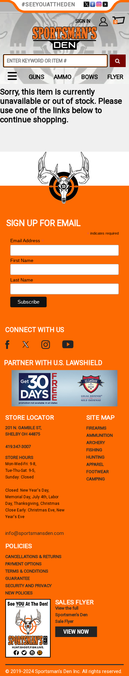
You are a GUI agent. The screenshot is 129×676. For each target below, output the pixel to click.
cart (115, 22)
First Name (21, 260)
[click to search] (118, 61)
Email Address (27, 241)
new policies (19, 592)
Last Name (21, 279)
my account (103, 21)
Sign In (82, 21)
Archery (95, 442)
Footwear (97, 471)
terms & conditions (26, 571)
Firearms (96, 428)
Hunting (95, 457)
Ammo (62, 76)
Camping (95, 478)
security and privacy (28, 585)
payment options (23, 563)
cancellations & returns (33, 556)
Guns (36, 76)
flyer (115, 76)
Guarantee (17, 578)
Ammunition (99, 435)
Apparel (95, 464)
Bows (89, 76)
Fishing (94, 449)
